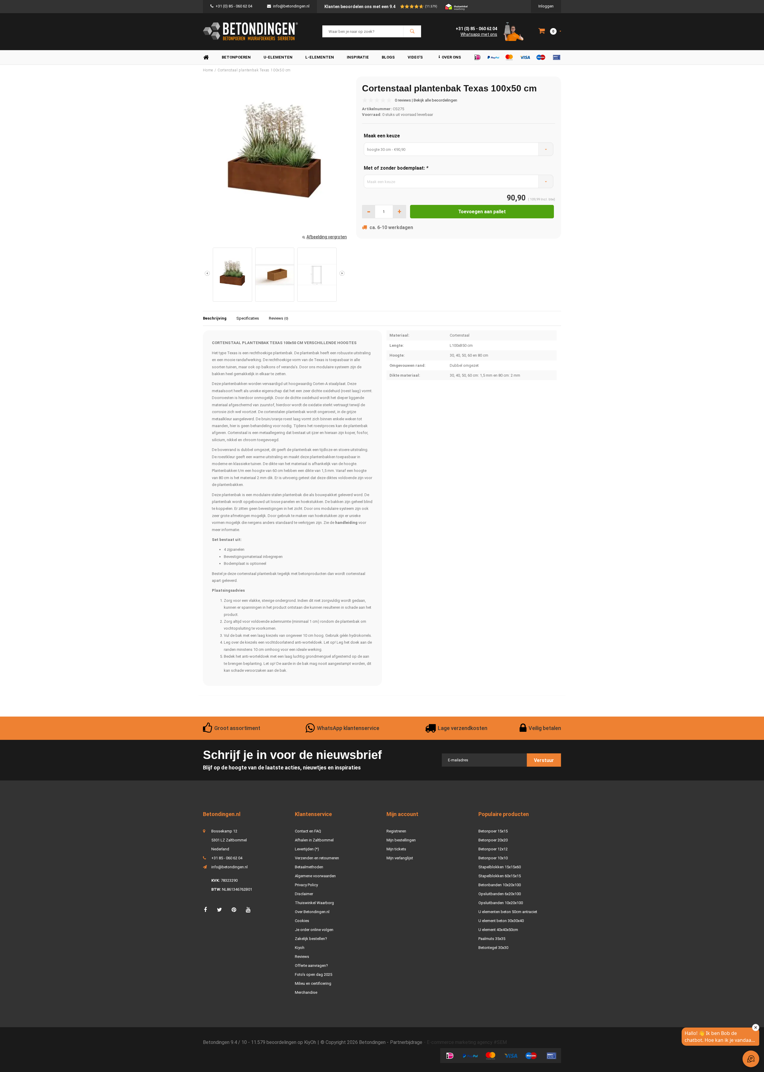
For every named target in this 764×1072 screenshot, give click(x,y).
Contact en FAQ (308, 831)
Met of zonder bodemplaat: (396, 168)
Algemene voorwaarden (315, 876)
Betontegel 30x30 (493, 947)
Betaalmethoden (309, 867)
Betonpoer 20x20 (493, 840)
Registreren (396, 831)
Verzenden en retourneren (317, 858)
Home (206, 57)
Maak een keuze (382, 136)
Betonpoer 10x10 (493, 858)
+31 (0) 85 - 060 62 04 (233, 6)
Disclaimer (304, 894)
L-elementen (319, 57)
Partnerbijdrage (406, 1042)
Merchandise (306, 992)
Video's (415, 57)
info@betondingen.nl (291, 6)
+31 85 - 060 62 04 (226, 858)
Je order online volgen (314, 929)
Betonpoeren (236, 57)
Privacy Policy (306, 885)
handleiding (346, 522)
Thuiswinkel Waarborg (314, 903)
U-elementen (278, 57)
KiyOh (310, 1042)
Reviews (278, 318)
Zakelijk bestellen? (311, 938)
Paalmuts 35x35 (491, 938)
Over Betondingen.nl (312, 912)
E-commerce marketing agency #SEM (467, 1042)
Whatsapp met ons (478, 34)
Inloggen (546, 6)
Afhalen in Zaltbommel (314, 840)
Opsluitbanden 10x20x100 (500, 903)
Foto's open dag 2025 (313, 974)
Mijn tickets (396, 849)
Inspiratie (358, 57)
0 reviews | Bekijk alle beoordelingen (426, 100)
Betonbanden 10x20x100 (499, 885)
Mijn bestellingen (401, 840)
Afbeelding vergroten (326, 236)
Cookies (302, 920)
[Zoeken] (412, 31)
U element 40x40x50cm (498, 929)
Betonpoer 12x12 (493, 849)
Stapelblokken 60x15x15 (499, 876)
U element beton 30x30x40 (501, 920)
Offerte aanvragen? (311, 965)
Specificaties (247, 318)
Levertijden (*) (307, 849)
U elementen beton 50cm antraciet (507, 912)
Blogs (388, 57)
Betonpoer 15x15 (493, 831)
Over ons (451, 57)
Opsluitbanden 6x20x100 (499, 894)
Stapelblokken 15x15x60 (499, 867)
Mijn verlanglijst (399, 858)
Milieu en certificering (313, 983)
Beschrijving (215, 318)
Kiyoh (299, 947)
